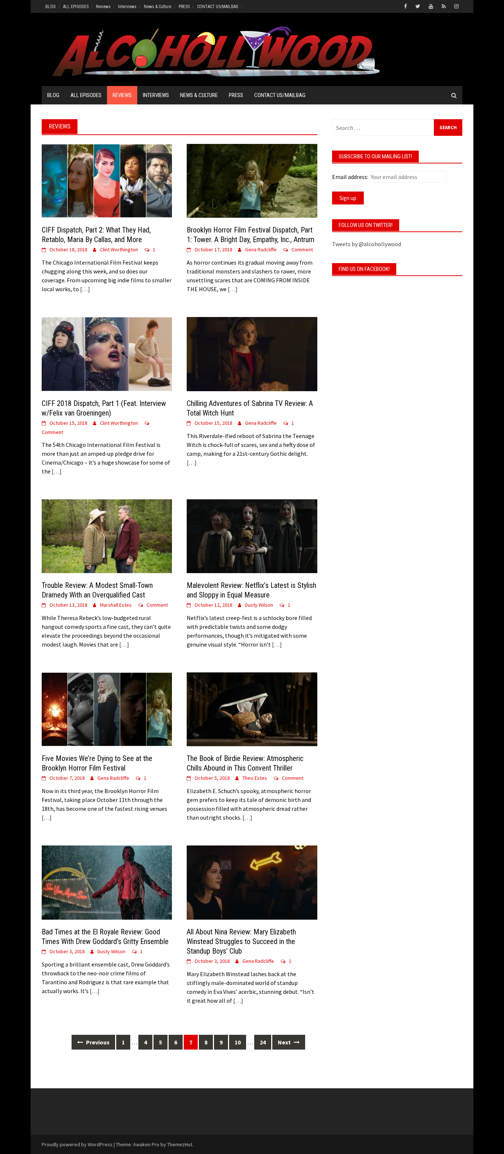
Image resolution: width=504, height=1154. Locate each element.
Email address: (350, 176)
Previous (97, 1042)
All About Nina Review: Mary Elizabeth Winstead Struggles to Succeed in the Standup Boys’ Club (241, 941)
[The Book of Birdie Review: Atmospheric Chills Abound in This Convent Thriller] (252, 708)
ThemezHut (179, 1144)
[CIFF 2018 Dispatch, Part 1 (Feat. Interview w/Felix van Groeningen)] (107, 353)
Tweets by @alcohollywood (366, 244)
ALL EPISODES (76, 6)
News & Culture (157, 6)
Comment (302, 249)
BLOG (50, 6)
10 (238, 1042)
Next (285, 1042)
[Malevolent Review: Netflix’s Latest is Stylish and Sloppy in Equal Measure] (252, 535)
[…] (84, 289)
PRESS (184, 6)
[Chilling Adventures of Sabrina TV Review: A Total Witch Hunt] (252, 353)
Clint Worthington (119, 249)
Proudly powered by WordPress (77, 1144)
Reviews (103, 6)
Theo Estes (254, 778)
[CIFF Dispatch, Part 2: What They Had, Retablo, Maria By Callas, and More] (107, 180)
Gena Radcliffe (261, 249)
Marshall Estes (116, 605)
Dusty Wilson (259, 605)
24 (263, 1042)
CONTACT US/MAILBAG (217, 6)
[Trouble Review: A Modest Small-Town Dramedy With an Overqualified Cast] (107, 535)
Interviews (127, 6)
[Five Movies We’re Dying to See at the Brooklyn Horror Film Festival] (107, 708)
